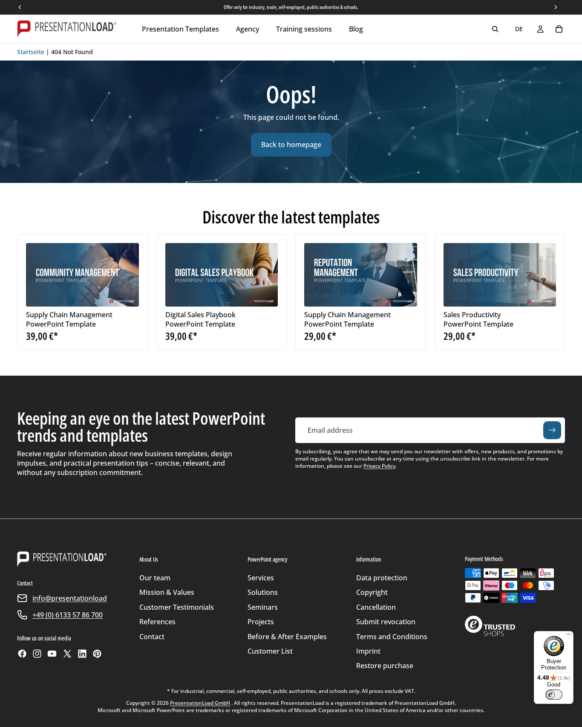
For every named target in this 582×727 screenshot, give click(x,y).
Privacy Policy (379, 465)
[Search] (495, 29)
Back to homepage (291, 144)
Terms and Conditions (391, 636)
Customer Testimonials (176, 607)
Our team (154, 577)
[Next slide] (126, 274)
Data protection (381, 577)
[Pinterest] (97, 654)
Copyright (372, 592)
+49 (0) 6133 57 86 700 (67, 615)
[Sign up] (552, 430)
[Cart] (559, 29)
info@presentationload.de (74, 598)
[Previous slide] (39, 274)
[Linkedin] (82, 654)
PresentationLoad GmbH (200, 703)
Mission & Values (166, 592)
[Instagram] (37, 654)
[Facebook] (22, 654)
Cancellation (376, 607)
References (157, 621)
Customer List (270, 651)
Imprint (368, 651)
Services (261, 577)
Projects (261, 621)
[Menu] (568, 636)
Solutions (263, 592)
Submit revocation (385, 621)
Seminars (263, 607)
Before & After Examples (287, 636)
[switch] (553, 694)
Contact (151, 636)
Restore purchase (384, 665)
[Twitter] (67, 654)
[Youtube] (52, 654)
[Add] (125, 293)
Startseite (30, 52)
